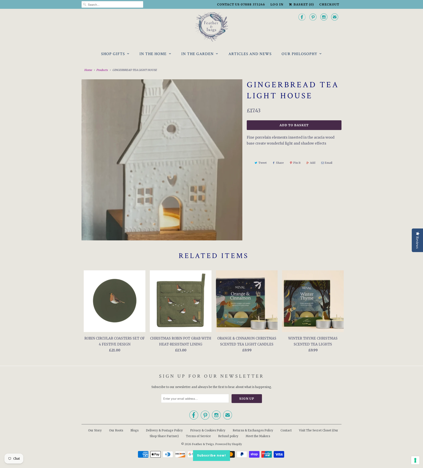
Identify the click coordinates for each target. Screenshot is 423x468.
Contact (286, 430)
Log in (276, 4)
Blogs (134, 430)
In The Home (153, 53)
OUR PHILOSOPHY (299, 53)
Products (102, 70)
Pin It (297, 162)
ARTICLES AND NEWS (250, 53)
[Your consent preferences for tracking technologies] (415, 460)
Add (312, 162)
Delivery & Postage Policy (164, 430)
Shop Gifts (113, 53)
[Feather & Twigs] (211, 27)
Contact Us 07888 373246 (241, 4)
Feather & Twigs (203, 444)
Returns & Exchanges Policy (253, 430)
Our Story (95, 430)
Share (280, 162)
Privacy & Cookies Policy (207, 430)
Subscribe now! (211, 455)
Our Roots (116, 430)
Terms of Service (198, 436)
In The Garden (197, 53)
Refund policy (228, 436)
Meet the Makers (258, 436)
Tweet (262, 162)
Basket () (303, 4)
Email (328, 162)
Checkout (329, 4)
